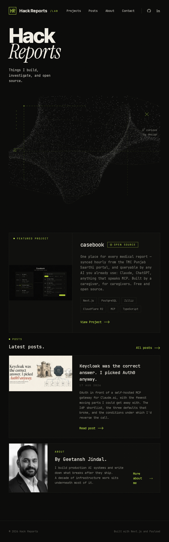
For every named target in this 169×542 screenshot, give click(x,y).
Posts (93, 11)
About (109, 11)
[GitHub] (149, 11)
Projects (74, 11)
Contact (128, 11)
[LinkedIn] (158, 11)
